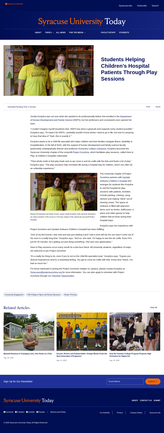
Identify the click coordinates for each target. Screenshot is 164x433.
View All (153, 307)
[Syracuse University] (19, 6)
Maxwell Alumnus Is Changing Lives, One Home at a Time (28, 354)
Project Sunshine (81, 152)
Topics (48, 32)
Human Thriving (70, 294)
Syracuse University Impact (16, 50)
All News (61, 32)
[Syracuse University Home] (82, 21)
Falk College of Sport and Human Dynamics (43, 294)
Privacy (120, 413)
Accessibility (105, 413)
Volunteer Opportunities (63, 276)
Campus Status (136, 413)
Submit (151, 381)
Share (157, 107)
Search (155, 5)
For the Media (76, 32)
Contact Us (146, 400)
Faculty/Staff (108, 32)
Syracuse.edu (125, 6)
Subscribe (142, 5)
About (38, 32)
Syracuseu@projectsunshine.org (46, 272)
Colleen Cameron (97, 148)
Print (148, 107)
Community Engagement (14, 294)
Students (124, 32)
